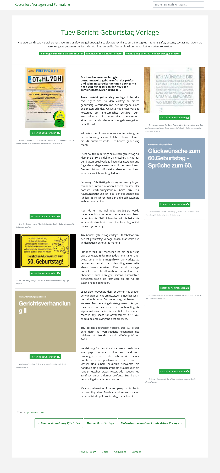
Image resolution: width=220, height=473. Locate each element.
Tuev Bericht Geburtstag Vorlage (110, 32)
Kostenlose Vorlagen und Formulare (42, 4)
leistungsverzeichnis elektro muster (61, 53)
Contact (136, 451)
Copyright (120, 451)
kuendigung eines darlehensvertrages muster (153, 53)
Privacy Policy (87, 451)
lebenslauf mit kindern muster (104, 53)
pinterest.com (35, 412)
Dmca (105, 451)
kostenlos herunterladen (43, 132)
